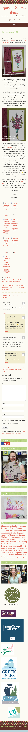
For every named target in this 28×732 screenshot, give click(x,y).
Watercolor (7, 557)
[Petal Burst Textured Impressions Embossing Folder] (6, 227)
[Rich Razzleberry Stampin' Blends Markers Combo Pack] (6, 266)
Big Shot (15, 526)
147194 (6, 215)
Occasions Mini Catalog (18, 280)
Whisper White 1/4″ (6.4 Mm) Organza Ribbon (15, 229)
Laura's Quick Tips (7, 539)
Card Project (10, 278)
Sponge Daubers (18, 550)
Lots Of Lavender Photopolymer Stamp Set (6, 213)
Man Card (15, 539)
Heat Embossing (14, 535)
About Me (4, 526)
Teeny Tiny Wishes (5, 555)
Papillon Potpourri (17, 544)
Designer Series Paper (11, 528)
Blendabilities (22, 526)
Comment (4, 384)
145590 (15, 231)
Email (3, 409)
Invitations (23, 537)
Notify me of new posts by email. (11, 423)
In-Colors (19, 537)
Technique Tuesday (19, 552)
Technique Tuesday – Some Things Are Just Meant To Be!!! (8, 287)
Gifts (23, 533)
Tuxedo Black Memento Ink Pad (15, 212)
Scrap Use (9, 550)
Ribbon (3, 281)
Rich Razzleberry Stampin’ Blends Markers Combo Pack (6, 270)
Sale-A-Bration (11, 41)
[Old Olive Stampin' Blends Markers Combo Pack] (6, 246)
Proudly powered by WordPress (7, 726)
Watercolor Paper (15, 557)
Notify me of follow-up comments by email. (14, 420)
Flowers (21, 530)
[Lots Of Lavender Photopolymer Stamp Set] (6, 209)
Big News (10, 526)
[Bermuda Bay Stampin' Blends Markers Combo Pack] (15, 246)
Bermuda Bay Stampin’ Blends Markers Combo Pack (15, 250)
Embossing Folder (8, 280)
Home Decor (14, 537)
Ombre (2, 544)
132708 (15, 214)
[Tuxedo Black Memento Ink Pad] (15, 209)
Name (3, 403)
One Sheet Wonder (9, 544)
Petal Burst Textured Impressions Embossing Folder (6, 231)
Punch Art (23, 544)
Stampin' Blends (16, 281)
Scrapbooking (4, 550)
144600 (15, 252)
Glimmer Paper (4, 535)
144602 (6, 272)
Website (4, 414)
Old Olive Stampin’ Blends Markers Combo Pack (6, 250)
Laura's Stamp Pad (14, 9)
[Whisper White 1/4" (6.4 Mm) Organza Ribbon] (15, 225)
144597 (6, 252)
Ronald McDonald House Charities (8, 548)
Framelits (8, 532)
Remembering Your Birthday (14, 546)
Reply (4, 313)
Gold (9, 535)
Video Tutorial (15, 554)
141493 (6, 233)
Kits (2, 539)
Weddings (21, 557)
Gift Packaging (17, 533)
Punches (5, 545)
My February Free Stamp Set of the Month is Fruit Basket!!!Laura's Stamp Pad (13, 369)
